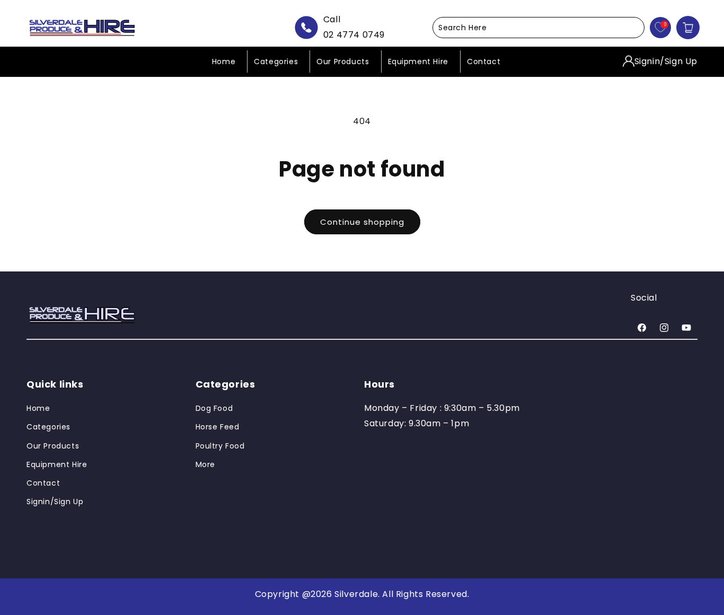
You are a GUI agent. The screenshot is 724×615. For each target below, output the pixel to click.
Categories (48, 427)
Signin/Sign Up (665, 61)
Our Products (53, 446)
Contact (43, 483)
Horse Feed (218, 427)
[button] (538, 27)
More (205, 464)
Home (38, 408)
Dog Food (214, 408)
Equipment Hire (57, 464)
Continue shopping (362, 221)
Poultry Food (220, 446)
